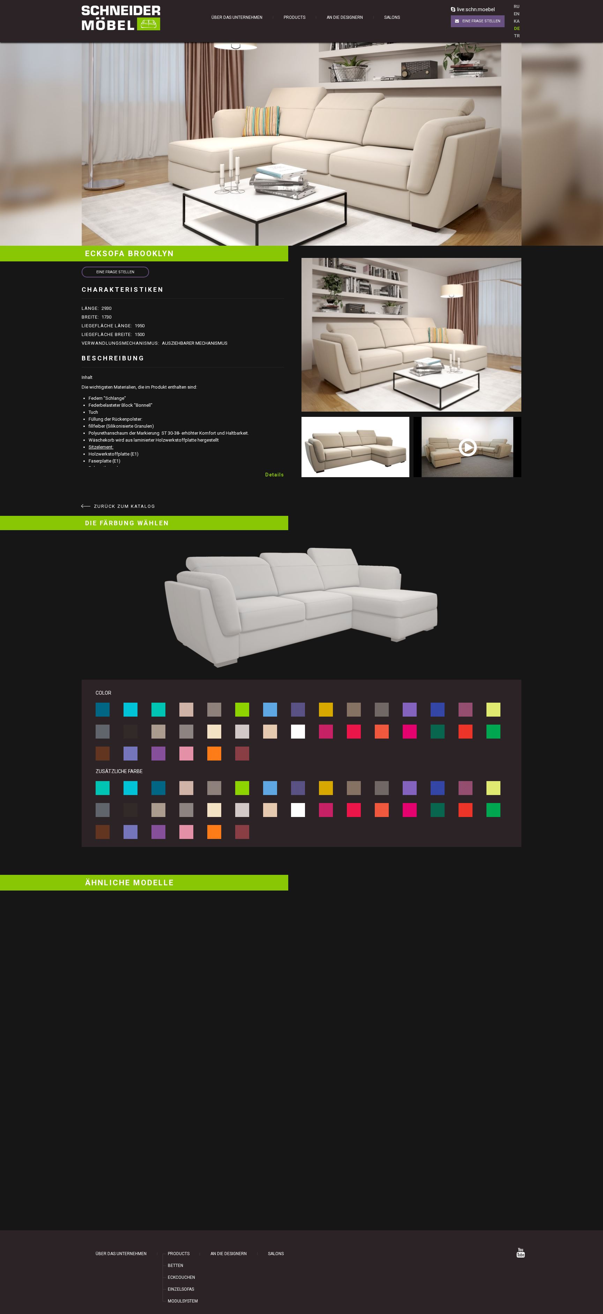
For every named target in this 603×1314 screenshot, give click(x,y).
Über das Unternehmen (236, 17)
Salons (392, 17)
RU (517, 6)
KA (517, 21)
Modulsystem (183, 1301)
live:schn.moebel (476, 9)
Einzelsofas (181, 1289)
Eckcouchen (181, 1277)
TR (517, 35)
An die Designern (345, 17)
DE (517, 28)
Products (294, 17)
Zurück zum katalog (124, 506)
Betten (175, 1265)
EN (517, 13)
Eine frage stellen (481, 21)
